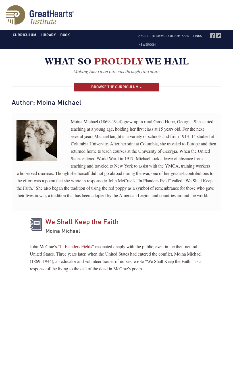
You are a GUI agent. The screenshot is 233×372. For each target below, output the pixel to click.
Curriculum (24, 35)
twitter (218, 35)
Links (197, 36)
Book (65, 35)
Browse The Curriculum (115, 87)
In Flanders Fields (76, 246)
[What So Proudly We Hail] (117, 63)
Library (48, 35)
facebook (212, 35)
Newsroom (147, 45)
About (143, 36)
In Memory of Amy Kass (170, 36)
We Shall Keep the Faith (82, 221)
